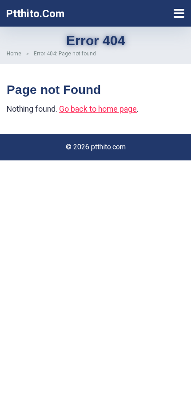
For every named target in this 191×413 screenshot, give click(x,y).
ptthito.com (35, 14)
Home (14, 54)
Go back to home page (98, 109)
